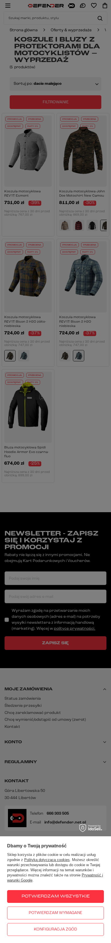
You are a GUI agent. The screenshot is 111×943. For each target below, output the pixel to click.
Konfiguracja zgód (55, 929)
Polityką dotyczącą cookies (47, 860)
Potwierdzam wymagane (55, 913)
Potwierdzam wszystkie (56, 896)
